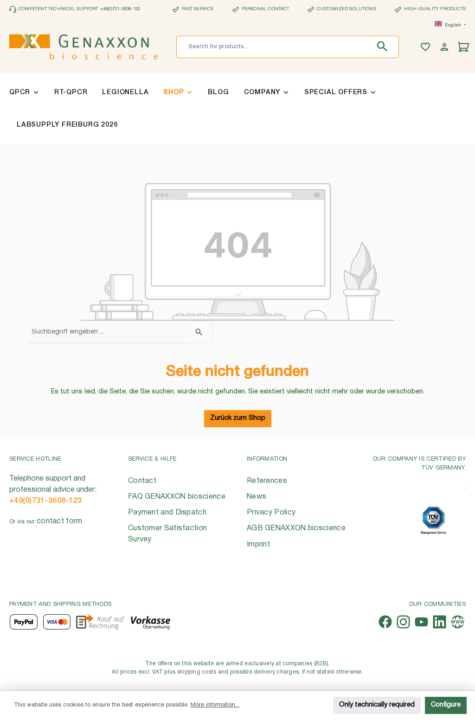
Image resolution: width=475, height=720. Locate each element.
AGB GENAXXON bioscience (296, 528)
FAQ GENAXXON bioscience (176, 497)
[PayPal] (23, 622)
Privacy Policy (271, 512)
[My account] (445, 47)
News (256, 497)
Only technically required (377, 705)
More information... (215, 704)
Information (267, 459)
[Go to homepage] (83, 46)
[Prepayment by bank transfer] (150, 622)
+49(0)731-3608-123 (45, 501)
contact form (60, 521)
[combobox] (273, 47)
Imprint (258, 544)
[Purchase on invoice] (100, 622)
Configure (446, 705)
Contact (142, 481)
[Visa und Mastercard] (57, 622)
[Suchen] (201, 332)
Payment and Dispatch (167, 512)
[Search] (384, 47)
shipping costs (197, 672)
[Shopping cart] (464, 47)
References (267, 481)
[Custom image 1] (433, 520)
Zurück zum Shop (237, 418)
